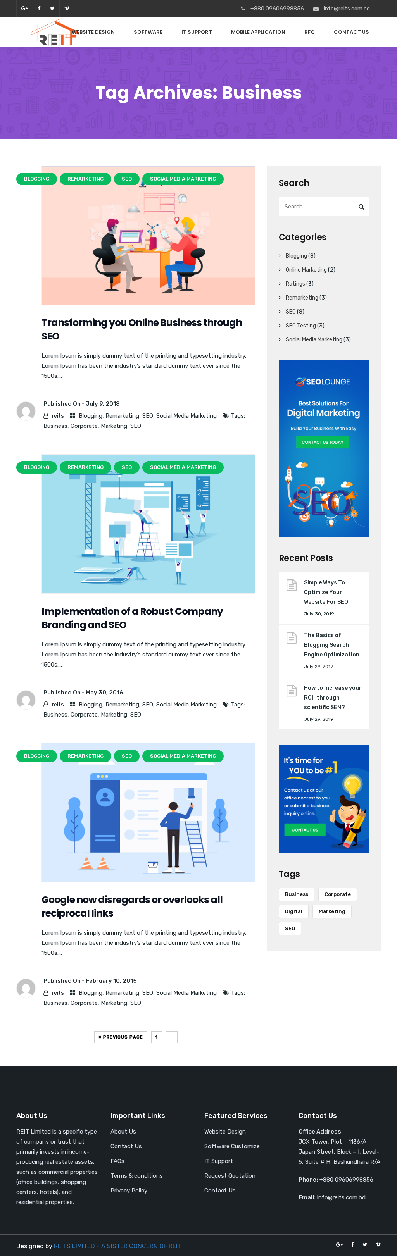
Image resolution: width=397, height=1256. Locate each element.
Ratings (295, 284)
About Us (123, 1131)
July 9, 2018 (103, 403)
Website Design (93, 32)
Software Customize (232, 1146)
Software (148, 32)
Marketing (114, 425)
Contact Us (351, 32)
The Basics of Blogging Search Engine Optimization (331, 645)
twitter (52, 8)
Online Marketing (306, 270)
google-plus (24, 8)
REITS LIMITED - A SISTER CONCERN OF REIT (117, 1246)
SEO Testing (301, 325)
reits (58, 415)
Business (55, 425)
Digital (293, 911)
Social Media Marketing (186, 415)
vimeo (66, 8)
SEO (147, 415)
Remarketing (122, 415)
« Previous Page (120, 1037)
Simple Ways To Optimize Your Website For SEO (326, 592)
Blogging (90, 415)
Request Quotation (229, 1175)
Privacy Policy (128, 1190)
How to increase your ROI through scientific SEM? (333, 698)
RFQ (309, 32)
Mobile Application (258, 32)
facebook (39, 8)
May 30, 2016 (104, 692)
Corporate (84, 425)
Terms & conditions (136, 1175)
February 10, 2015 (111, 980)
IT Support (196, 32)
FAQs (117, 1161)
